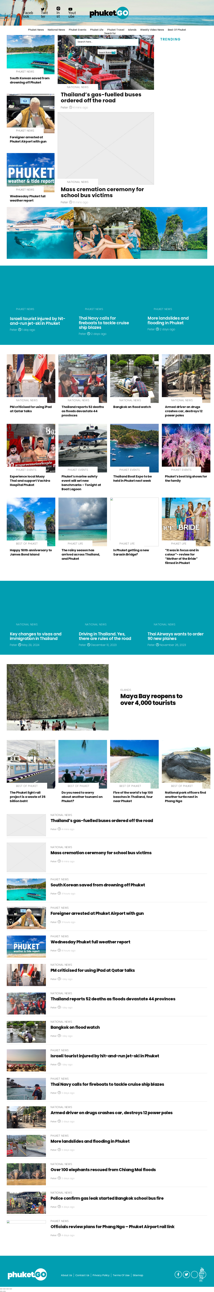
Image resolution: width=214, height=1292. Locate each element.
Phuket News (36, 30)
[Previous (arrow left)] (1, 1291)
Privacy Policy (101, 1275)
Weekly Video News (152, 30)
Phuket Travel (115, 30)
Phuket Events (77, 30)
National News (56, 30)
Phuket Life (96, 30)
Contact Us (82, 1275)
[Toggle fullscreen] (7, 1288)
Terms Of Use (121, 1275)
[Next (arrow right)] (4, 1291)
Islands (132, 30)
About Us (66, 1275)
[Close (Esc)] (1, 1288)
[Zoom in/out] (10, 1288)
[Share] (4, 1288)
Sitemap (138, 1275)
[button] (79, 35)
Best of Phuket (177, 30)
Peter (64, 107)
